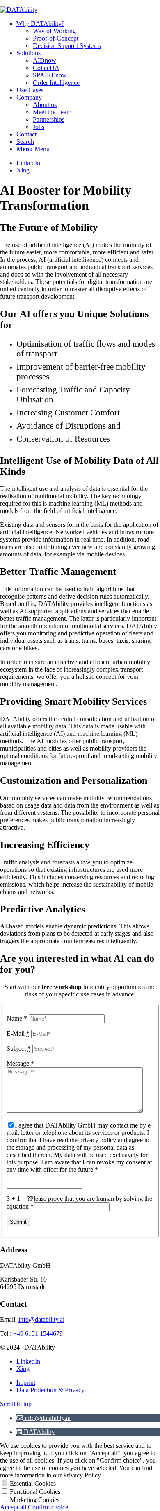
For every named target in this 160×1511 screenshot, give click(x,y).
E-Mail (18, 1033)
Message (20, 1063)
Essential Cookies (33, 1483)
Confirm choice (48, 1507)
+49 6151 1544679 (38, 1333)
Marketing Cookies (34, 1499)
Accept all (13, 1507)
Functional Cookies (35, 1491)
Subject (19, 1048)
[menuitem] (88, 35)
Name (17, 1018)
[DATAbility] (18, 9)
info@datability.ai (41, 1319)
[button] (43, 1417)
